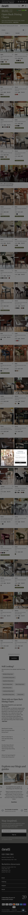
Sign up (20, 462)
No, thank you (20, 464)
